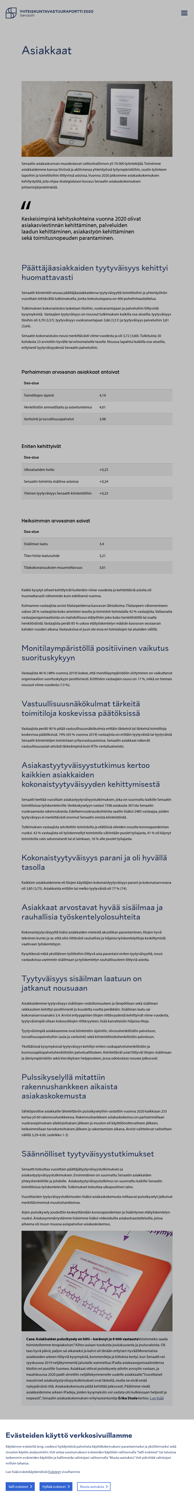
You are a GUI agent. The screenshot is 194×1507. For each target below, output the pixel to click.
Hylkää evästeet (54, 1486)
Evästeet (54, 1471)
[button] (184, 13)
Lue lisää (157, 1398)
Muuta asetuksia (92, 1486)
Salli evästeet (18, 1486)
